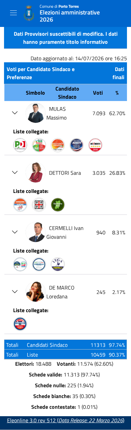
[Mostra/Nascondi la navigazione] (13, 13)
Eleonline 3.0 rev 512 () (65, 420)
